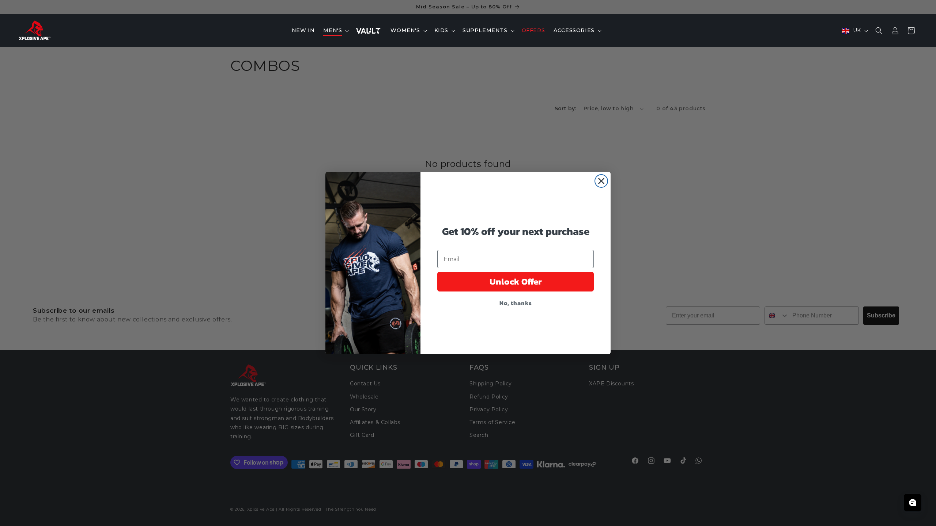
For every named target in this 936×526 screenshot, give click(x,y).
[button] (335, 30)
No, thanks (515, 302)
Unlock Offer (516, 281)
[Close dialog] (601, 181)
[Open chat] (912, 502)
